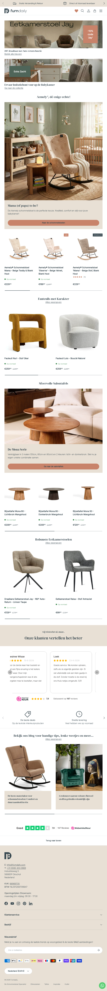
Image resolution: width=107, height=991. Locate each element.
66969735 (15, 883)
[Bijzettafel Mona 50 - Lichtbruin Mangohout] (88, 492)
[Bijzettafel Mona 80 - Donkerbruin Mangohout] (53, 492)
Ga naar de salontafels (53, 466)
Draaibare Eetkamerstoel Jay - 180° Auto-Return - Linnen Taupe (24, 600)
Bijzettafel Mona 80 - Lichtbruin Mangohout (15, 513)
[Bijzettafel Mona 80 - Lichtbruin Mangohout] (19, 492)
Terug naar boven (53, 840)
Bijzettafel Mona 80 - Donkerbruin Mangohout (51, 513)
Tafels (46, 984)
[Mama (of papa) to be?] (53, 151)
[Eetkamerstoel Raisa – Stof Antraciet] (79, 571)
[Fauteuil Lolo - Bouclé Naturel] (79, 330)
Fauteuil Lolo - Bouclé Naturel (70, 358)
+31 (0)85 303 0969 (16, 868)
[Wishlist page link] (76, 11)
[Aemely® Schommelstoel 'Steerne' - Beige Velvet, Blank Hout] (53, 248)
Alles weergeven (53, 302)
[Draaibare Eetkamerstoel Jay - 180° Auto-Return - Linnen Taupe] (27, 571)
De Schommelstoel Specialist (15, 984)
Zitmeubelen (35, 984)
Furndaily (14, 980)
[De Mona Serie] (53, 416)
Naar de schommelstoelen (53, 223)
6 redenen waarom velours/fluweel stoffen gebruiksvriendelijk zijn (76, 797)
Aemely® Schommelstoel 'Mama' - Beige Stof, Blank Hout (86, 270)
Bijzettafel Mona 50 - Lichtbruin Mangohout (84, 513)
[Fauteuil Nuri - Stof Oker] (27, 330)
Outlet (67, 984)
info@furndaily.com (16, 865)
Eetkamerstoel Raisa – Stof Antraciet (74, 599)
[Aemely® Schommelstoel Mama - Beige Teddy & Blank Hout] (19, 248)
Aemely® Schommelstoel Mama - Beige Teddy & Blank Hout (18, 270)
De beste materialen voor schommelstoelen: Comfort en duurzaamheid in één (23, 799)
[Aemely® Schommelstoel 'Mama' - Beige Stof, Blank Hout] (88, 248)
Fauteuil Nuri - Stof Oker (16, 358)
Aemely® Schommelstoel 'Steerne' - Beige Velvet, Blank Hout (51, 270)
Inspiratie (56, 984)
